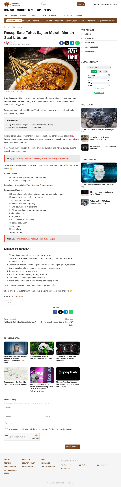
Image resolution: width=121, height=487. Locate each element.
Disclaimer (45, 463)
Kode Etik (26, 459)
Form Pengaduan (48, 467)
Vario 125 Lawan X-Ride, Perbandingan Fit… (97, 131)
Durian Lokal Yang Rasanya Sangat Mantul (34, 185)
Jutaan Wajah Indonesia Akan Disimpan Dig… (97, 185)
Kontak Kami (27, 467)
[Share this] (61, 43)
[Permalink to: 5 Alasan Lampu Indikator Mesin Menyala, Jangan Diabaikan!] (68, 348)
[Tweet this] (66, 43)
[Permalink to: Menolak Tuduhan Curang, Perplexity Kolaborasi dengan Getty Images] (68, 374)
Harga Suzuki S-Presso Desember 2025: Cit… (99, 138)
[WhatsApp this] (77, 43)
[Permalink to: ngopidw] (6, 43)
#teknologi (90, 51)
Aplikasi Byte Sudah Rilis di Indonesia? (20, 320)
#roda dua (89, 43)
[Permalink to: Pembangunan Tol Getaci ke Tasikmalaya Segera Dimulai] (16, 373)
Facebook (67, 465)
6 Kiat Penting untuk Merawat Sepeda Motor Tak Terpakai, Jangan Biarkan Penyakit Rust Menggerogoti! (76, 21)
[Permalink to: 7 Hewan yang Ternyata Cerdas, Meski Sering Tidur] (42, 348)
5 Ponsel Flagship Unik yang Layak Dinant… (101, 193)
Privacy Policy (28, 463)
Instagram (103, 465)
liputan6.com (17, 296)
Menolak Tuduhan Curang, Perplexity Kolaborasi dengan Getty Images (67, 384)
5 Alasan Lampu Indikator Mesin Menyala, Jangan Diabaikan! (66, 358)
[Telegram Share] (72, 43)
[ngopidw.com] (12, 4)
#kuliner (8, 302)
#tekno (88, 34)
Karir (43, 459)
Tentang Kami (10, 467)
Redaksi (7, 463)
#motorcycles (91, 47)
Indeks (7, 459)
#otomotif (89, 38)
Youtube (67, 469)
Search (81, 4)
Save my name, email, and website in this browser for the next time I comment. (39, 429)
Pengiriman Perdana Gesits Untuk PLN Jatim (57, 322)
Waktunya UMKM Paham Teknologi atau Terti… (100, 202)
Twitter (84, 465)
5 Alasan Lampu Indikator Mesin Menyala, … (103, 147)
